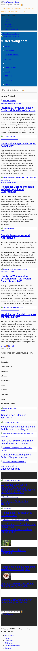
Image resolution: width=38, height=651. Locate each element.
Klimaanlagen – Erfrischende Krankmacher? (16, 514)
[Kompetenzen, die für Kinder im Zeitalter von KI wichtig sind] (10, 422)
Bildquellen (8, 26)
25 (9, 346)
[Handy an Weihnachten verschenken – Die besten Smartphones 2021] (14, 269)
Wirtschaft (10, 59)
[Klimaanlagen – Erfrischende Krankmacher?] (6, 508)
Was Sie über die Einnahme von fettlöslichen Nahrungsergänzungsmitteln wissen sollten (18, 528)
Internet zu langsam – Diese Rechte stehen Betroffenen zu (18, 109)
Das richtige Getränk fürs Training (14, 502)
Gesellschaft (11, 67)
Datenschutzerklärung (11, 29)
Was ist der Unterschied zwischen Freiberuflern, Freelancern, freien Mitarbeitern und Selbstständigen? (18, 488)
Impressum (8, 24)
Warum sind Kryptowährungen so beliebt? (18, 144)
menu (23, 11)
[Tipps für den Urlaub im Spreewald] (9, 408)
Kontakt (7, 19)
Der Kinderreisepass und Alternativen (15, 236)
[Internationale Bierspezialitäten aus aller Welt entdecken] (19, 436)
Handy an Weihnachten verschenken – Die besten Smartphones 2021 (16, 279)
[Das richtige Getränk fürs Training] (9, 497)
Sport (7, 46)
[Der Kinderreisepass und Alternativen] (7, 228)
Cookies (7, 21)
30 (13, 346)
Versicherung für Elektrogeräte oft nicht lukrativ (18, 315)
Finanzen (8, 80)
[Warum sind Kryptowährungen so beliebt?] (8, 136)
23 (5, 346)
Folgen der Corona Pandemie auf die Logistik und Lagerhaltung (17, 189)
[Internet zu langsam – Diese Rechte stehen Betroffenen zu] (8, 101)
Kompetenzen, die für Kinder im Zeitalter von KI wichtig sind (18, 428)
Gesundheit (10, 51)
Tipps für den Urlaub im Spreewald (13, 416)
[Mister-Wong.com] (10, 2)
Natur (7, 84)
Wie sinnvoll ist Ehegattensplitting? (11, 467)
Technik (8, 76)
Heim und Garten (12, 55)
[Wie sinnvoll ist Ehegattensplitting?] (13, 462)
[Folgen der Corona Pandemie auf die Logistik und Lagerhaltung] (19, 180)
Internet (8, 63)
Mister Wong (9, 635)
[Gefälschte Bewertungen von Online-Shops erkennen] (19, 450)
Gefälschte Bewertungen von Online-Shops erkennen (16, 456)
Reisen (7, 72)
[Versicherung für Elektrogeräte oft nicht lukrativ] (12, 307)
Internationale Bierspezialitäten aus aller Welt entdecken (17, 442)
